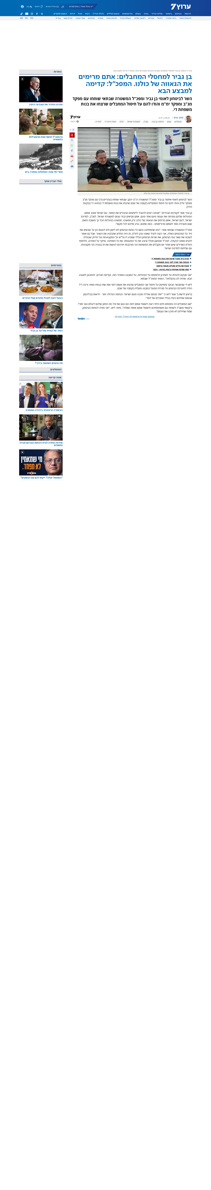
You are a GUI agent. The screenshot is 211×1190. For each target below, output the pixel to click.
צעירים (151, 18)
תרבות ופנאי (111, 18)
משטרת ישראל (133, 122)
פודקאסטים (127, 14)
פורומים (91, 18)
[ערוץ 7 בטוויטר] (41, 14)
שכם (169, 122)
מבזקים (178, 14)
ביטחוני (169, 14)
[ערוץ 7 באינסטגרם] (31, 14)
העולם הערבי (125, 18)
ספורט (100, 18)
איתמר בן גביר (158, 122)
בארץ (146, 14)
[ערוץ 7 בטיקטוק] (21, 14)
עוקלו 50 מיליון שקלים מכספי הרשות (172, 265)
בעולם (138, 14)
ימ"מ (122, 122)
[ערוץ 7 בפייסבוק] (36, 14)
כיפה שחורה (171, 18)
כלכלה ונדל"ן (98, 14)
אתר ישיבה (80, 18)
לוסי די (98, 122)
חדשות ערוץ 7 (179, 8)
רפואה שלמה (139, 18)
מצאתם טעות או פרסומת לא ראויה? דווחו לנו (135, 316)
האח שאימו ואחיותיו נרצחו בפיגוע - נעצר (171, 269)
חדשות (188, 14)
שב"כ (146, 122)
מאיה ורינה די (110, 122)
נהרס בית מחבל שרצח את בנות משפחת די (170, 258)
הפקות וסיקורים (60, 14)
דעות (87, 14)
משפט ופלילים (113, 14)
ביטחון (183, 71)
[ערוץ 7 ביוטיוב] (26, 14)
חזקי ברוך (178, 118)
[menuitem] (188, 14)
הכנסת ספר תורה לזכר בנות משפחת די (172, 262)
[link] (41, 104)
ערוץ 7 (190, 71)
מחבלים (178, 122)
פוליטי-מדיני (157, 14)
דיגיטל (160, 18)
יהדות (72, 14)
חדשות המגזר (185, 18)
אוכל (80, 14)
